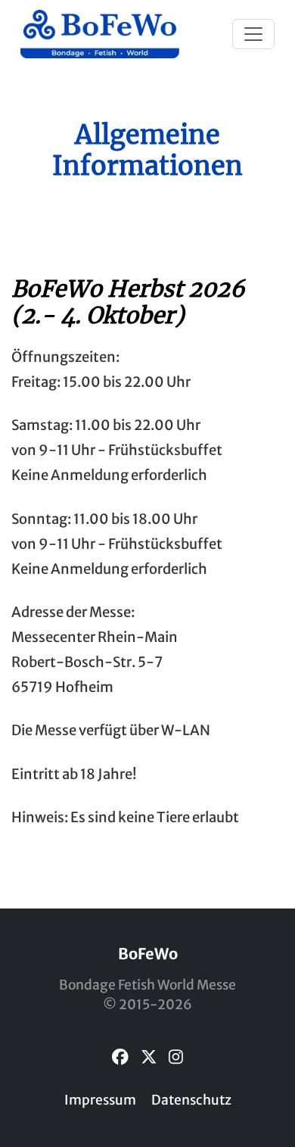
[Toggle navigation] (253, 34)
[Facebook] (120, 1058)
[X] (149, 1058)
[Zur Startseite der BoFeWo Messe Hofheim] (99, 34)
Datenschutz (191, 1100)
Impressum (100, 1100)
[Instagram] (176, 1058)
